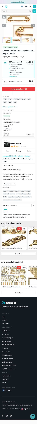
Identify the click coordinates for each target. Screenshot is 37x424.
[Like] (7, 93)
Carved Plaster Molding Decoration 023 (12, 248)
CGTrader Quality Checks (9, 107)
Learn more (12, 76)
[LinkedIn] (2, 416)
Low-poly (7, 115)
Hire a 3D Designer (7, 338)
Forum (4, 383)
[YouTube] (6, 416)
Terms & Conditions (8, 409)
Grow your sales (7, 355)
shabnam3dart (15, 144)
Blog (3, 317)
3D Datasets (5, 334)
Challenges (5, 379)
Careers (4, 320)
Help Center (5, 324)
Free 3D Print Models (8, 345)
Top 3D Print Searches (8, 369)
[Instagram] (11, 416)
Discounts (5, 348)
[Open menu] (2, 6)
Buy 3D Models (6, 327)
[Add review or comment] (33, 205)
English (24, 409)
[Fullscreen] (4, 17)
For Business (5, 331)
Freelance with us (7, 362)
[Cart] (26, 6)
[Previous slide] (4, 25)
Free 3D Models (6, 341)
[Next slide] (33, 25)
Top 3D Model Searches (9, 365)
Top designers (6, 376)
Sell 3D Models (6, 351)
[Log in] (30, 6)
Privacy (17, 409)
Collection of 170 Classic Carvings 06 (11, 287)
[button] (30, 11)
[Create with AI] (22, 6)
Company (4, 313)
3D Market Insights (7, 359)
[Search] (34, 11)
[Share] (29, 93)
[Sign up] (34, 6)
